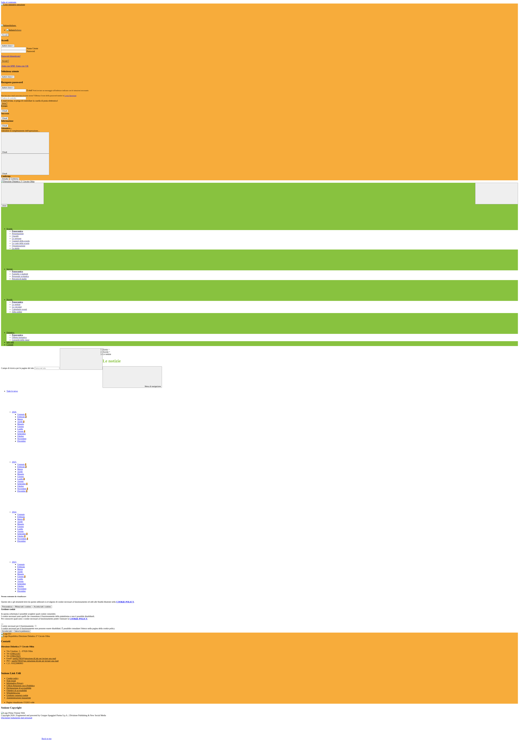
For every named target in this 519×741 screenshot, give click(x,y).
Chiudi (4, 111)
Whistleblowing (13, 693)
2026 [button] (14, 412)
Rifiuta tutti (23, 607)
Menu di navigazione (152, 386)
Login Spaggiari (70, 96)
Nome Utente (32, 48)
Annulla (5, 179)
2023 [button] (14, 562)
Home (105, 349)
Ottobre (20, 436)
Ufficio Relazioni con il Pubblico (20, 685)
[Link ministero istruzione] (13, 5)
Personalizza (7, 607)
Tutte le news (12, 391)
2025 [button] (14, 462)
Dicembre (21, 441)
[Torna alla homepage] (259, 181)
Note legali (11, 681)
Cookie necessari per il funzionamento (17, 626)
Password (31, 51)
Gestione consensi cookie (17, 695)
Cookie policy (12, 678)
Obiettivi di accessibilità (16, 690)
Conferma (14, 179)
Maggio (20, 424)
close (4, 206)
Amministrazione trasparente (18, 698)
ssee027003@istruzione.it (34, 658)
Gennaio (21, 414)
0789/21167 (15, 653)
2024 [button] (14, 512)
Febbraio (21, 417)
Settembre (21, 434)
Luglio (20, 429)
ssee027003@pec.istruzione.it (35, 661)
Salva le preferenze (22, 631)
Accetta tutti (42, 607)
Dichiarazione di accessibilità (18, 688)
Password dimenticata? (11, 56)
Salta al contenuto (8, 2)
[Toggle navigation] (22, 193)
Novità (105, 352)
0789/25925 (15, 656)
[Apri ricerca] (496, 193)
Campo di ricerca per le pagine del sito (17, 368)
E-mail (29, 90)
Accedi (5, 35)
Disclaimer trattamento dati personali (16, 718)
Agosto (21, 431)
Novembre (21, 439)
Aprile (20, 422)
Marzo (20, 419)
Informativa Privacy (14, 683)
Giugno (20, 426)
